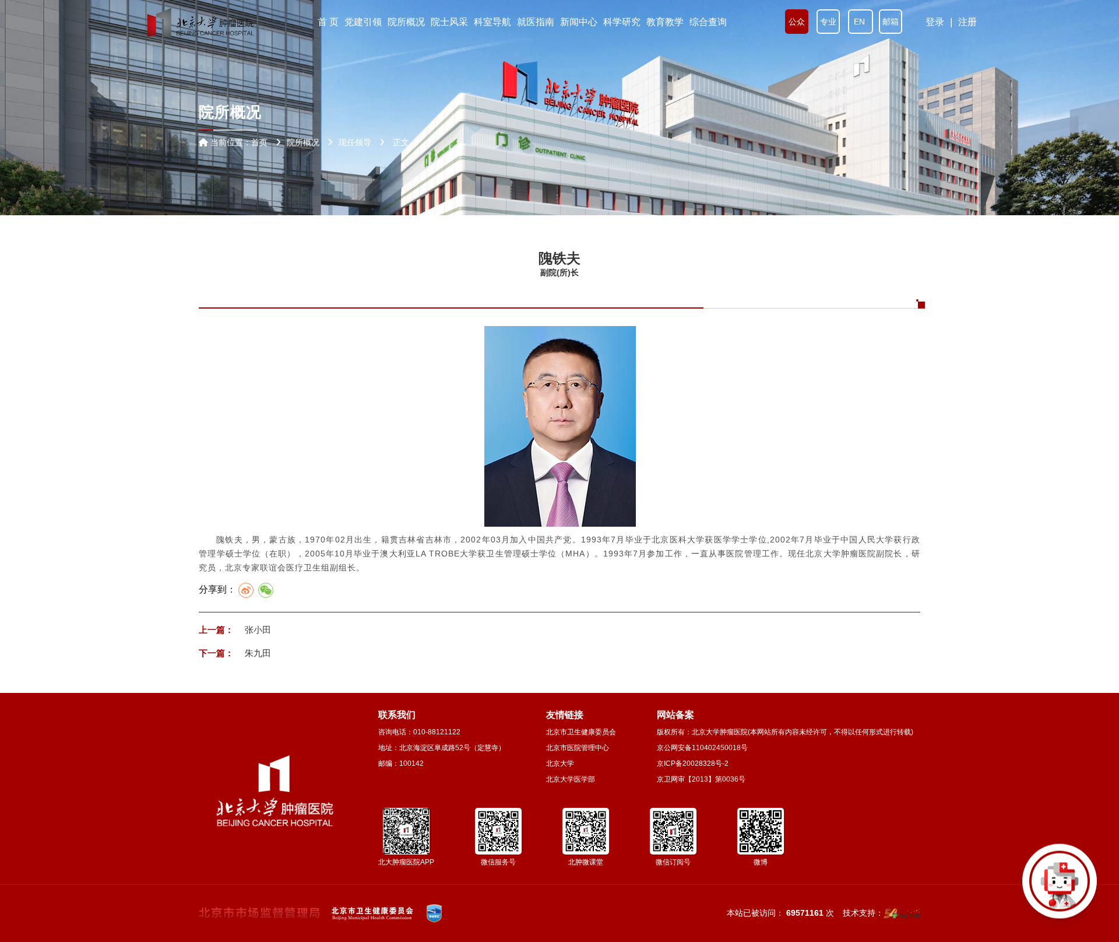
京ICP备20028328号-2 (693, 763)
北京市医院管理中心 (577, 748)
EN (860, 21)
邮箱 (890, 21)
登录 (935, 22)
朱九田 (256, 653)
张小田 (256, 630)
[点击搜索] (1059, 882)
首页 (259, 142)
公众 (797, 21)
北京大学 (560, 763)
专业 (828, 21)
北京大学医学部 (570, 779)
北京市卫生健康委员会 (581, 732)
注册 (967, 22)
